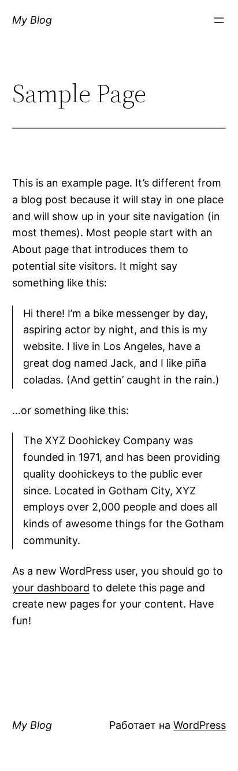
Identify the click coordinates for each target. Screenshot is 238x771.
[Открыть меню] (219, 20)
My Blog (32, 20)
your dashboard (51, 588)
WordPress (199, 725)
